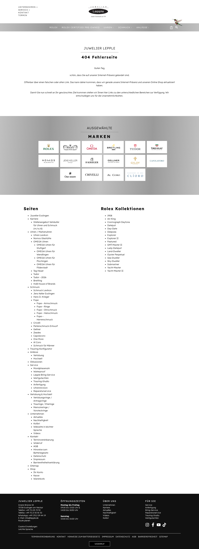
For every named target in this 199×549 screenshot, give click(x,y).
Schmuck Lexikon (42, 290)
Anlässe (34, 352)
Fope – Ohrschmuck (47, 309)
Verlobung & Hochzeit (41, 394)
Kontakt (34, 436)
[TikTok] (164, 525)
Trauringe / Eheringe (43, 404)
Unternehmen (37, 413)
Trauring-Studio (41, 381)
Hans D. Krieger (41, 296)
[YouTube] (159, 525)
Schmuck (35, 287)
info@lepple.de (31, 518)
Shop (32, 469)
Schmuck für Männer (43, 345)
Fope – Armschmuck (47, 303)
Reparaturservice (42, 391)
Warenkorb (39, 478)
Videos (36, 433)
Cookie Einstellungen (27, 526)
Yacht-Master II (115, 270)
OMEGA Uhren (40, 241)
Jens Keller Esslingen (44, 293)
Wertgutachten (41, 378)
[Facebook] (153, 525)
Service (34, 365)
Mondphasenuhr (41, 368)
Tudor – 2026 (39, 277)
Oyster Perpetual (116, 254)
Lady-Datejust (114, 248)
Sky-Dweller (113, 261)
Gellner (37, 329)
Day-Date (112, 228)
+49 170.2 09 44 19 (37, 515)
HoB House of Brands (44, 283)
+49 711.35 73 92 (33, 510)
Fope (36, 300)
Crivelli (36, 322)
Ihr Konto (38, 472)
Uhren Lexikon (40, 235)
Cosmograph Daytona (118, 222)
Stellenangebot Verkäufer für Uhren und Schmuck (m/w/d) (46, 225)
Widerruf (37, 443)
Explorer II (112, 238)
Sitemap (34, 465)
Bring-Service (151, 510)
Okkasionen (36, 361)
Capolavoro (39, 335)
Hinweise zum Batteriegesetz (84, 536)
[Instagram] (147, 525)
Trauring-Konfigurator (41, 348)
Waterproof (39, 371)
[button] (36, 7)
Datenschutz (39, 456)
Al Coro (37, 342)
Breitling (37, 280)
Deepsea (111, 231)
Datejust (111, 225)
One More (38, 339)
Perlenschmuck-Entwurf (45, 326)
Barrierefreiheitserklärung (46, 462)
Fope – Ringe (43, 306)
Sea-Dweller (113, 257)
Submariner (113, 264)
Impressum (39, 459)
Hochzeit (37, 358)
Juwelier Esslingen (39, 215)
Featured (111, 241)
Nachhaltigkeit (40, 420)
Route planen (24, 520)
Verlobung (38, 355)
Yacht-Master (114, 267)
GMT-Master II (114, 244)
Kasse (36, 475)
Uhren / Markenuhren (41, 231)
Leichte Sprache (25, 529)
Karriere (34, 218)
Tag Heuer (38, 270)
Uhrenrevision (40, 387)
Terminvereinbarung (43, 439)
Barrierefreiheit (147, 536)
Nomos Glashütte (42, 238)
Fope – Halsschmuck (47, 313)
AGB (35, 446)
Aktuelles (38, 417)
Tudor (36, 274)
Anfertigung (39, 384)
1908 (109, 215)
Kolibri (36, 423)
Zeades (37, 332)
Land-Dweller (114, 251)
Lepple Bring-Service (44, 374)
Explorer (111, 235)
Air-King (111, 218)
